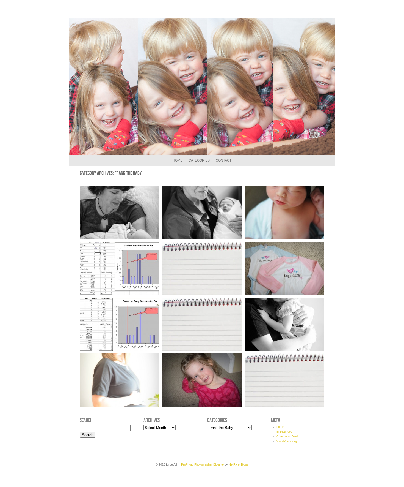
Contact (223, 160)
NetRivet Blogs (238, 464)
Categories (199, 160)
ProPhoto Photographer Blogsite (202, 464)
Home (177, 160)
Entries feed (284, 431)
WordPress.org (286, 441)
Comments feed (287, 436)
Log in (280, 426)
